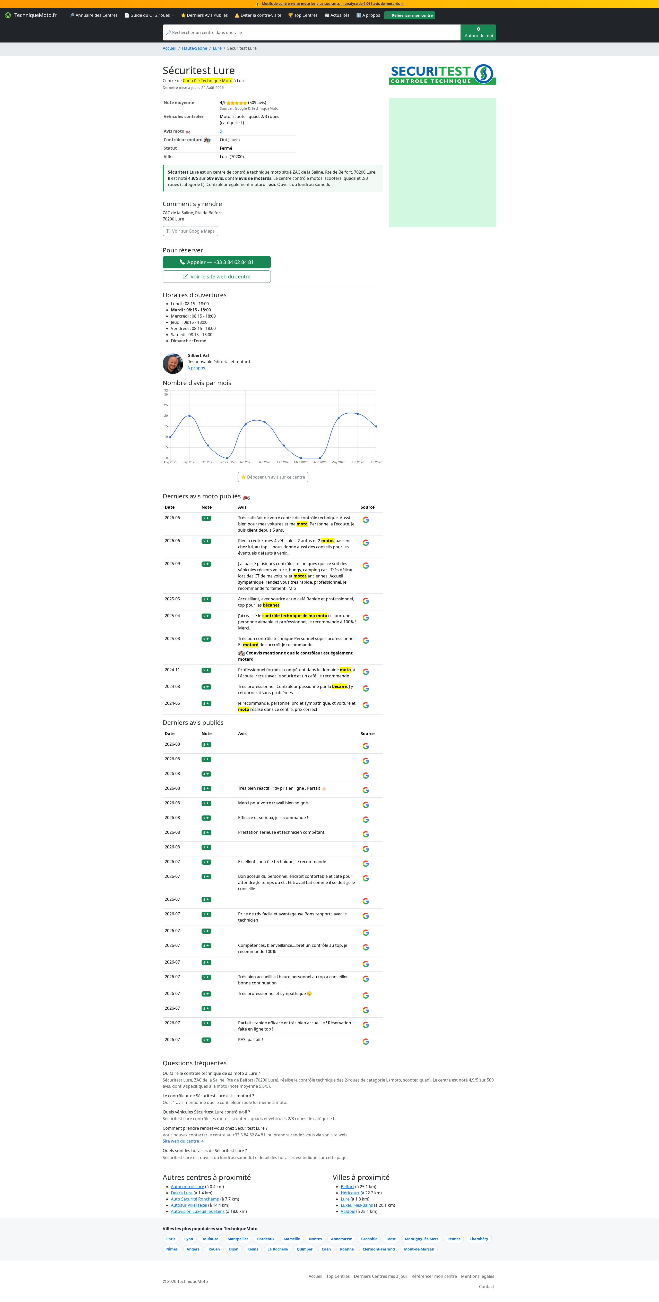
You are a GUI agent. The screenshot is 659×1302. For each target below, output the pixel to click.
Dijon (233, 1249)
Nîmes (172, 1249)
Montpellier (238, 1238)
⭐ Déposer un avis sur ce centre (273, 477)
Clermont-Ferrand (379, 1249)
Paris (170, 1238)
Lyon (188, 1238)
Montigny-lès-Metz (421, 1238)
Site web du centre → (183, 1141)
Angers (193, 1249)
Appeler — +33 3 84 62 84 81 (220, 262)
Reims (252, 1249)
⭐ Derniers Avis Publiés (204, 15)
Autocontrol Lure (187, 1186)
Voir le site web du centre (219, 276)
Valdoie (348, 1211)
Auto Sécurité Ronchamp (195, 1199)
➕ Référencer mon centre (410, 15)
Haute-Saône (194, 48)
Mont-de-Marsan (419, 1249)
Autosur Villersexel (189, 1205)
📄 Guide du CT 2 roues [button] (147, 15)
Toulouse (210, 1238)
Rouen (214, 1249)
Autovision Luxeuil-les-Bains (198, 1211)
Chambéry (479, 1238)
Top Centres (338, 1276)
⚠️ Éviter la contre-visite (258, 15)
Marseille (292, 1238)
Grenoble (369, 1238)
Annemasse (341, 1238)
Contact (486, 1286)
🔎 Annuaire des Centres (94, 15)
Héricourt (350, 1193)
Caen (326, 1249)
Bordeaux (265, 1238)
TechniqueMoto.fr (35, 15)
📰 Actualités (337, 15)
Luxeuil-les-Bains (357, 1205)
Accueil (169, 48)
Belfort (347, 1186)
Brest (391, 1238)
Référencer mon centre (434, 1276)
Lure (217, 48)
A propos (196, 368)
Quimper (305, 1249)
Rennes (453, 1238)
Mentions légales (477, 1276)
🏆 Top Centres (303, 15)
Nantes (315, 1238)
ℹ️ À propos (368, 15)
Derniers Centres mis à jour (380, 1276)
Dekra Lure (182, 1193)
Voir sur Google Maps (193, 231)
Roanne (347, 1249)
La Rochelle (277, 1249)
